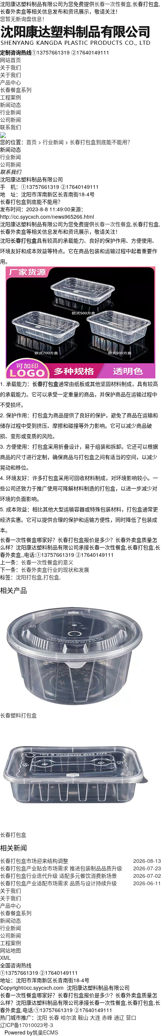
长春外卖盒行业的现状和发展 (55, 569)
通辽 (119, 1017)
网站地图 (10, 950)
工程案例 (10, 97)
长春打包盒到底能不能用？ (101, 142)
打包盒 (51, 577)
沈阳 (42, 1017)
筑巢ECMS (45, 1032)
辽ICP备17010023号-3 (26, 1025)
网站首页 (10, 59)
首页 (31, 142)
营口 (131, 1017)
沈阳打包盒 (29, 577)
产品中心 (10, 82)
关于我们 (10, 67)
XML (5, 957)
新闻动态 (10, 104)
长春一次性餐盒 (112, 3)
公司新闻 (10, 119)
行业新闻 (10, 112)
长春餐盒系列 (15, 89)
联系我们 (10, 127)
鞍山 (83, 1017)
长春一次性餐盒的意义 (47, 562)
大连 (95, 1017)
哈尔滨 (68, 1017)
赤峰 (107, 1017)
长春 (54, 1017)
